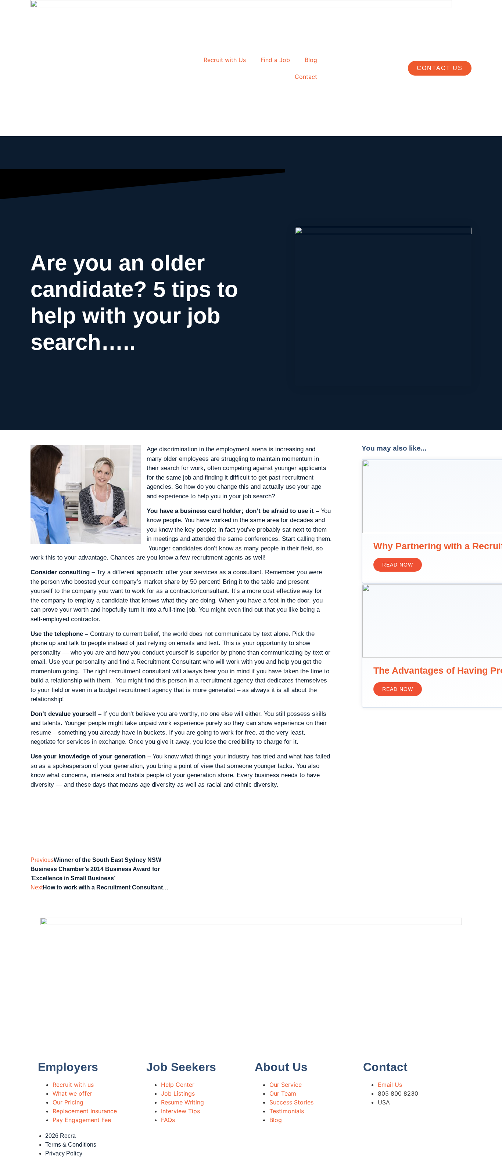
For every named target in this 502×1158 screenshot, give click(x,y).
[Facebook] (260, 1144)
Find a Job (275, 59)
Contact (306, 76)
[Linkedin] (280, 1144)
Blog (311, 59)
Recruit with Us (225, 59)
